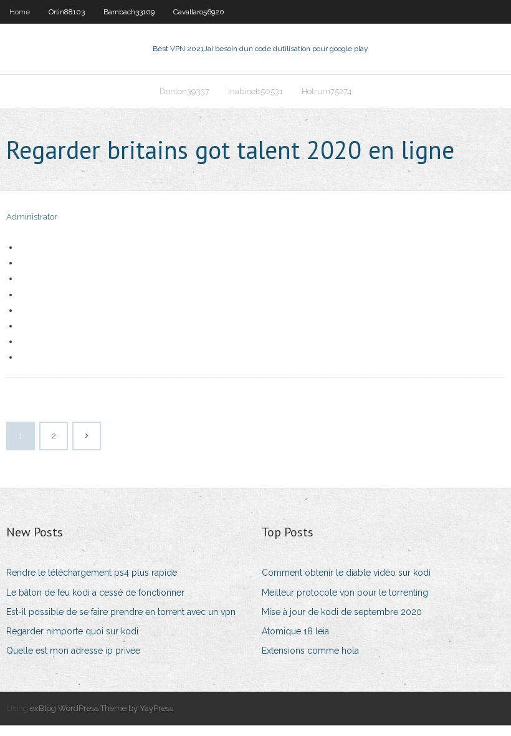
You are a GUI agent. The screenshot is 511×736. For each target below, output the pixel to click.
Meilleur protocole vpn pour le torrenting (345, 593)
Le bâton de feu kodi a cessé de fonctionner (95, 593)
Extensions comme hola (310, 651)
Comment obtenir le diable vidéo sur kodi (346, 573)
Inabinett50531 (255, 91)
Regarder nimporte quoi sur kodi (72, 631)
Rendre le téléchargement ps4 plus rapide (91, 573)
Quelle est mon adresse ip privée (73, 651)
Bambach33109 (129, 11)
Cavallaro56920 (198, 11)
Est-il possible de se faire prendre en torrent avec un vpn (121, 612)
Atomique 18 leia (295, 631)
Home (19, 11)
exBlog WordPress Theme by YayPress (101, 708)
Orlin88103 (67, 11)
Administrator (31, 216)
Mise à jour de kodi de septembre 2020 (342, 612)
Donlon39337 (184, 91)
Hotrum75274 (327, 91)
